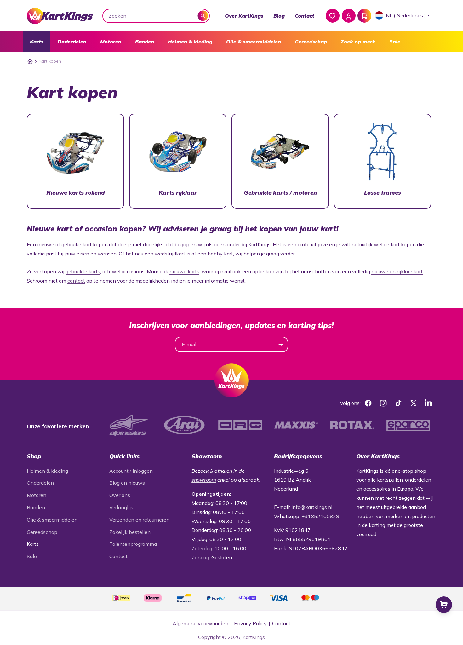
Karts (36, 41)
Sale (394, 41)
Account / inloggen (131, 471)
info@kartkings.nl (311, 507)
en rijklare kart (405, 271)
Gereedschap (311, 41)
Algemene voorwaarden (200, 623)
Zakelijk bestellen (130, 532)
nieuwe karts (184, 271)
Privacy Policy (250, 623)
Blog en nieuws (127, 483)
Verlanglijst (122, 507)
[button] (36, 41)
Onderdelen (71, 41)
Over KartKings (244, 16)
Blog (279, 16)
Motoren (110, 41)
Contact (304, 16)
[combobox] (156, 16)
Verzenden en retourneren (139, 520)
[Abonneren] (281, 344)
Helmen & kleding (190, 41)
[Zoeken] (203, 15)
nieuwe (379, 271)
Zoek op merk (358, 41)
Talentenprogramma (133, 544)
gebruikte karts (83, 271)
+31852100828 (320, 516)
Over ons (119, 495)
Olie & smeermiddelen (253, 41)
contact (76, 280)
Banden (144, 41)
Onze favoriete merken (58, 426)
